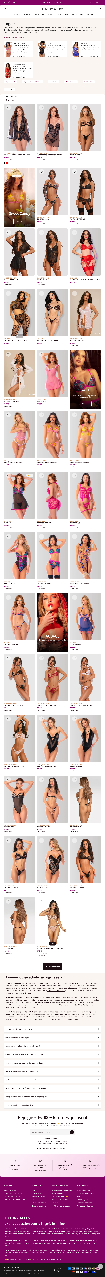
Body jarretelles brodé (78, 577)
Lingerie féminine (83, 1179)
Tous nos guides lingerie (13, 1186)
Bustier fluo (74, 517)
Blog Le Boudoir (58, 1183)
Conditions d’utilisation (39, 1259)
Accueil (6, 96)
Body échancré (10, 577)
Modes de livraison (39, 1186)
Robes (79, 1186)
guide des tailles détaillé (55, 980)
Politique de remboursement (11, 1259)
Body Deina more (42, 277)
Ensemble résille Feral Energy (16, 337)
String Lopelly (9, 938)
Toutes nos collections (85, 1195)
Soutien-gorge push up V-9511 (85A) (50, 938)
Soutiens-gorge (82, 1189)
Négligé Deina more (11, 277)
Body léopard (41, 878)
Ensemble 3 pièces (43, 577)
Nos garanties (37, 1183)
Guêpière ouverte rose (13, 457)
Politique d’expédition (9, 1262)
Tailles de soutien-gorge (13, 1183)
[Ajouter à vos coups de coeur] (8, 107)
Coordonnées (18, 1262)
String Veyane (74, 818)
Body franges (9, 818)
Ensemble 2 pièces (11, 638)
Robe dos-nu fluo (43, 517)
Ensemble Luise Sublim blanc (80, 698)
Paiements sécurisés (39, 1192)
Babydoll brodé (10, 517)
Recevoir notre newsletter (62, 1179)
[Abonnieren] (71, 1122)
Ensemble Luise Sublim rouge (48, 698)
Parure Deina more (76, 217)
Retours (35, 1189)
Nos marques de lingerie (61, 1189)
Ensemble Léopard (11, 878)
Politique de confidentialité (25, 1259)
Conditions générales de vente (31, 1262)
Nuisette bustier (75, 638)
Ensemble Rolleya (76, 154)
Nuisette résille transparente (48, 154)
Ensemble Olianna (76, 878)
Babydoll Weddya (76, 337)
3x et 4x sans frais (39, 1195)
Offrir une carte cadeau (61, 1195)
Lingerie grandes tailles (85, 1183)
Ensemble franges (43, 818)
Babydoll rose (42, 397)
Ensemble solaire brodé (78, 457)
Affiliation (56, 1192)
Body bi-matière (75, 758)
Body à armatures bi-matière (47, 758)
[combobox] (95, 2)
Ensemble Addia (42, 217)
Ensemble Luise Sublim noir (14, 698)
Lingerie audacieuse (84, 1192)
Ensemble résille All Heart (47, 337)
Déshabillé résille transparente (17, 154)
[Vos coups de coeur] (95, 9)
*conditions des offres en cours (15, 1189)
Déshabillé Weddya (11, 397)
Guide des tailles (10, 1179)
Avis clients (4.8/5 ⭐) (60, 1186)
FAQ (33, 1179)
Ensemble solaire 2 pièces (46, 457)
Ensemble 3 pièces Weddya (14, 758)
